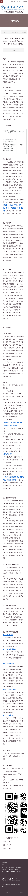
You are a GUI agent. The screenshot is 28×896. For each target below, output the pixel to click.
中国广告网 (11, 867)
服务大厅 (25, 1)
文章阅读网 (10, 869)
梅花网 (16, 869)
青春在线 (13, 871)
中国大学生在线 (5, 871)
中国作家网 (18, 867)
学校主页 (13, 1)
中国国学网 (4, 867)
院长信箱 (19, 1)
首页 (11, 32)
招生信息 (24, 32)
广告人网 (4, 869)
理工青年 (19, 871)
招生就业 (17, 32)
